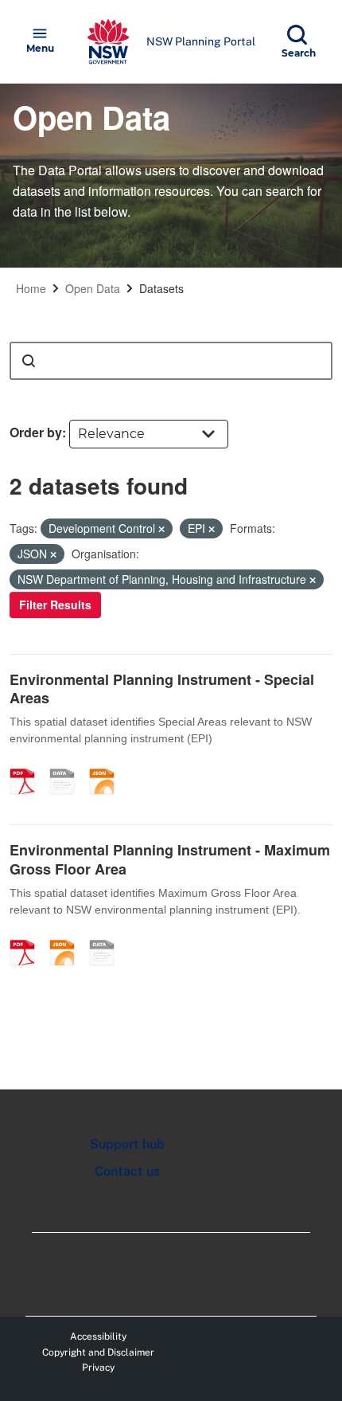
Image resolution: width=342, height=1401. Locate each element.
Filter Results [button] (55, 604)
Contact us (127, 1171)
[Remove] (161, 528)
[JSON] (107, 765)
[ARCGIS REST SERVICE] (67, 765)
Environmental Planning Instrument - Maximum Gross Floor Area (170, 859)
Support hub (127, 1144)
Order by (36, 432)
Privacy (98, 1367)
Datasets (161, 288)
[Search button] (29, 361)
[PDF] (28, 765)
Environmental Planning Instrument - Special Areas (162, 688)
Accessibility (98, 1336)
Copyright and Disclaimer (98, 1352)
